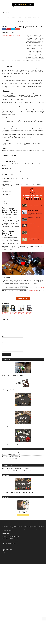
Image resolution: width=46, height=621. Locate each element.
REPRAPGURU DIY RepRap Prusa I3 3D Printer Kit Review (17, 468)
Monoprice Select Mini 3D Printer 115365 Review (11, 456)
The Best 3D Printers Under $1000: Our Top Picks (15, 426)
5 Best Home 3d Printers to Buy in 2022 (12, 375)
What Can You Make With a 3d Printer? (9, 458)
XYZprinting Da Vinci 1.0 (32, 290)
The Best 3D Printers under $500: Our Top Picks (14, 444)
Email (3, 342)
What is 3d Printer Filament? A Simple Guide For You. (12, 460)
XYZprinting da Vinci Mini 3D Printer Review (13, 390)
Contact (3, 550)
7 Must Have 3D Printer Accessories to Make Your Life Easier (20, 470)
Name (3, 336)
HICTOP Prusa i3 (23, 286)
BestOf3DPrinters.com (23, 4)
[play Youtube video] (23, 263)
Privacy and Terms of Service (7, 549)
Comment (4, 324)
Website (3, 347)
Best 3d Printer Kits (7, 408)
